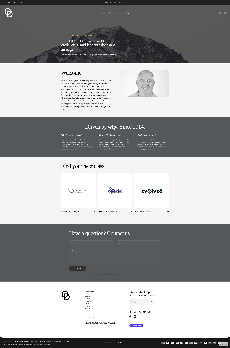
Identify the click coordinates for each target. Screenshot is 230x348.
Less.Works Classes (88, 302)
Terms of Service (110, 274)
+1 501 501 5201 (121, 2)
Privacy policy (7, 344)
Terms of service (21, 344)
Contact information (38, 344)
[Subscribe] (151, 302)
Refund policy (14, 344)
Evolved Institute (87, 307)
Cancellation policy (47, 344)
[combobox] (13, 2)
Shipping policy (29, 344)
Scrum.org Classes (88, 297)
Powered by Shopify (64, 341)
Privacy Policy (99, 274)
